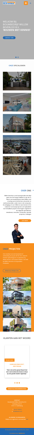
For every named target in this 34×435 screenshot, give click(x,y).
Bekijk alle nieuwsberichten (17, 389)
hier (27, 419)
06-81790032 (18, 409)
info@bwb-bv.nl (17, 411)
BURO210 (22, 433)
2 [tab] (17, 383)
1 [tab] (15, 383)
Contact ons (9, 38)
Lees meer (25, 220)
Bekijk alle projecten (11, 270)
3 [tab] (19, 383)
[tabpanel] (17, 361)
